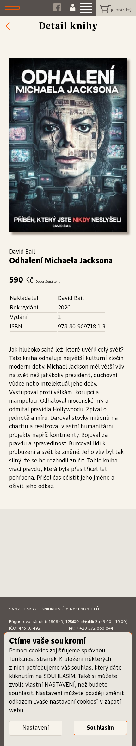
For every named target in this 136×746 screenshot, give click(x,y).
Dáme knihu (14, 8)
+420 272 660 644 (95, 628)
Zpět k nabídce (9, 26)
